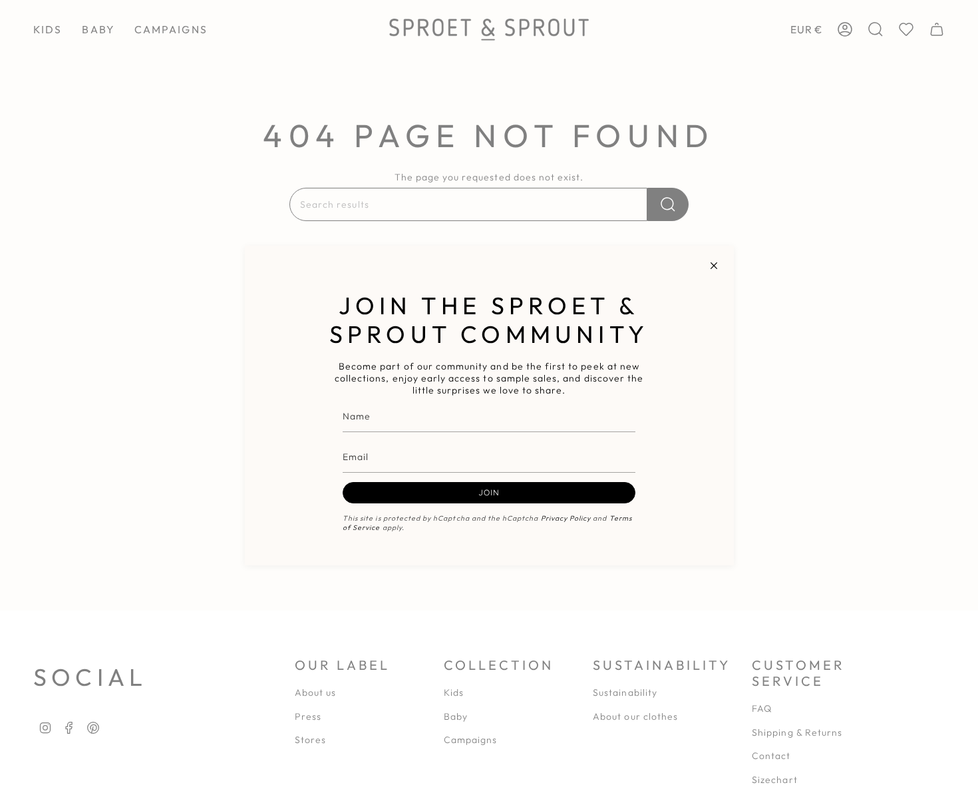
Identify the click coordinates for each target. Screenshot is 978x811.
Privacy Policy (566, 518)
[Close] (714, 265)
